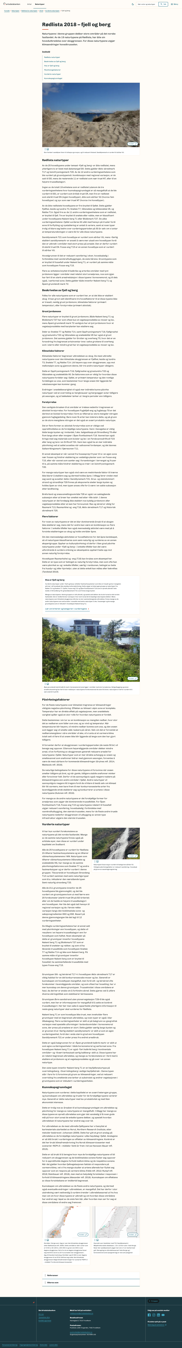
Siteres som (52, 1282)
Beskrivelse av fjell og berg (55, 61)
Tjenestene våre (44, 1317)
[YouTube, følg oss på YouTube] (163, 1314)
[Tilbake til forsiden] (11, 4)
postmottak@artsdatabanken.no (81, 1332)
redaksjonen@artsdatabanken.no (81, 1313)
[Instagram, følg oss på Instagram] (153, 1314)
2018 (41, 11)
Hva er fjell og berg (51, 66)
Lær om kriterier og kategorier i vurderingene (66, 609)
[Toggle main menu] (174, 4)
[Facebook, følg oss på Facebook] (149, 1314)
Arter (29, 4)
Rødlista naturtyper (52, 57)
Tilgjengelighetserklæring (28, 1345)
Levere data (53, 1345)
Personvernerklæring (9, 1345)
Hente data (43, 1345)
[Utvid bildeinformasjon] (46, 149)
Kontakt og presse (45, 1320)
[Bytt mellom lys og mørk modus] (133, 4)
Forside (7, 11)
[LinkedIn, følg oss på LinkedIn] (158, 1314)
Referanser (52, 1275)
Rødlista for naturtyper (29, 11)
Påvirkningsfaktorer (52, 70)
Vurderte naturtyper (52, 11)
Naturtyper (40, 4)
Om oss (41, 1314)
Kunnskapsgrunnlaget (53, 78)
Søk (165, 4)
